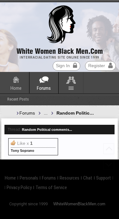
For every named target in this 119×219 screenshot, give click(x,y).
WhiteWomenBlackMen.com (79, 203)
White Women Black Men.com (60, 51)
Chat (87, 178)
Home (16, 88)
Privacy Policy (19, 187)
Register (96, 65)
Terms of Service (51, 187)
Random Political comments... (47, 129)
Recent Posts (18, 99)
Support (103, 178)
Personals (29, 178)
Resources (69, 178)
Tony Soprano (22, 150)
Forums (44, 88)
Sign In (63, 65)
